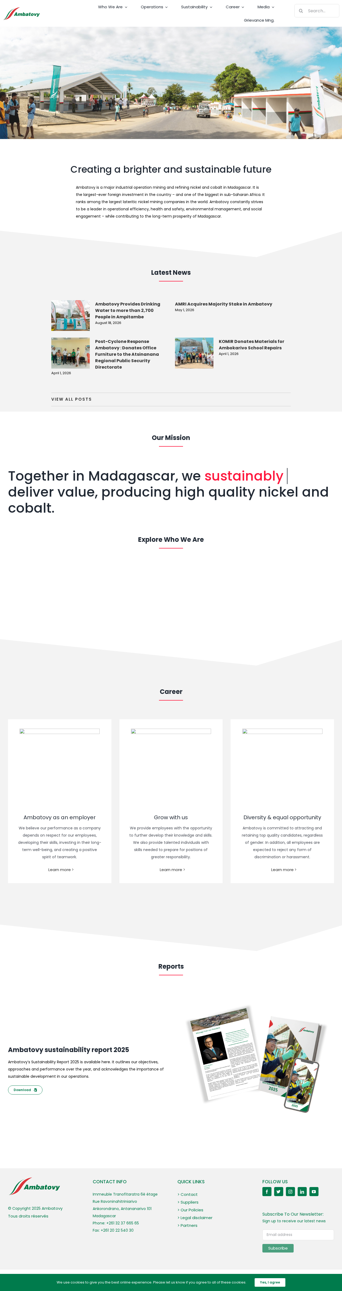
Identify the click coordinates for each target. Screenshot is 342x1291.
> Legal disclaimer (194, 1217)
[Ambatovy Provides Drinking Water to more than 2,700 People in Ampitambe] (70, 315)
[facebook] (266, 1191)
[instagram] (290, 1191)
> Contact (187, 1194)
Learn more (59, 869)
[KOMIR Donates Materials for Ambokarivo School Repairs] (194, 353)
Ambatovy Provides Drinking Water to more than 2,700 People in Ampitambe (127, 310)
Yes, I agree (270, 1282)
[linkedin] (302, 1191)
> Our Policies (190, 1210)
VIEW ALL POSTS (71, 399)
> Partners (187, 1225)
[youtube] (313, 1191)
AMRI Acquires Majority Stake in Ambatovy (223, 304)
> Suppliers (188, 1202)
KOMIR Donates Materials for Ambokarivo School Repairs (251, 344)
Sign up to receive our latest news (294, 1221)
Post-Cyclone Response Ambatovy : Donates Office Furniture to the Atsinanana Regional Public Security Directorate (127, 354)
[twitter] (278, 1191)
